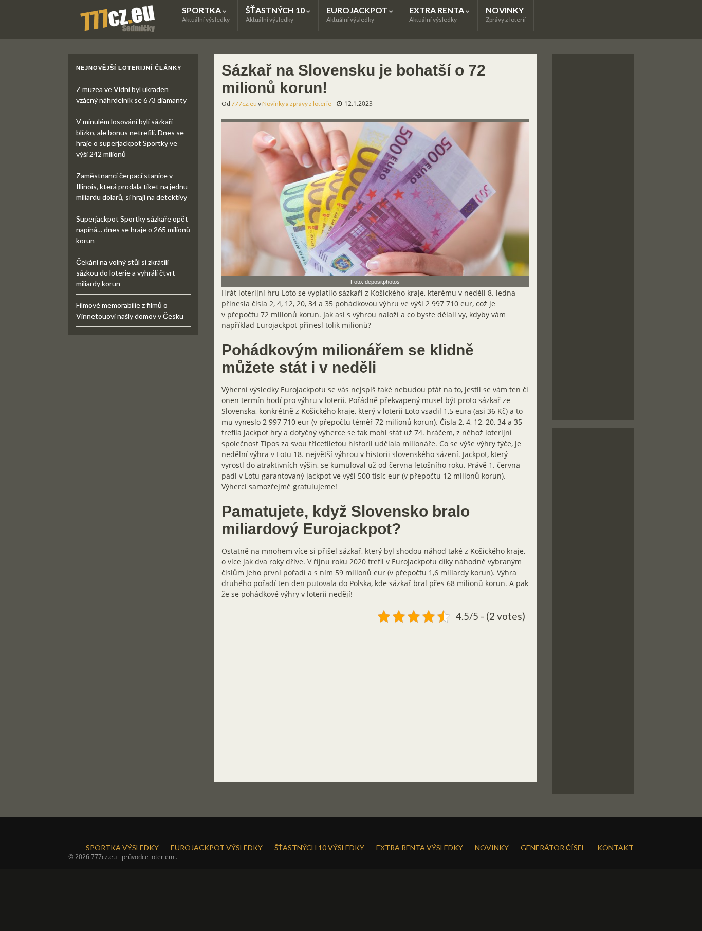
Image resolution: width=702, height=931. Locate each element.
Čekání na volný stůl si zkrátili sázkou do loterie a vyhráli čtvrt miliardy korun (125, 273)
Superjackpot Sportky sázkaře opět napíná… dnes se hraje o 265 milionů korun (133, 229)
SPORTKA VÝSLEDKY (122, 847)
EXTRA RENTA (437, 14)
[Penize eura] (375, 196)
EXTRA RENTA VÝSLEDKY (419, 847)
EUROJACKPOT (357, 14)
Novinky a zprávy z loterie (296, 103)
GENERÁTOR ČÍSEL (553, 847)
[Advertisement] (375, 699)
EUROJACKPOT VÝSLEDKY (217, 847)
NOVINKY (506, 14)
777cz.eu (244, 103)
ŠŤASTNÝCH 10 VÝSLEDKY (319, 847)
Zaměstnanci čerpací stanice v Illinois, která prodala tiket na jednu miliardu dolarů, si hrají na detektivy (132, 186)
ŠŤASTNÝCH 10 (276, 14)
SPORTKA (206, 14)
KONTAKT (615, 847)
